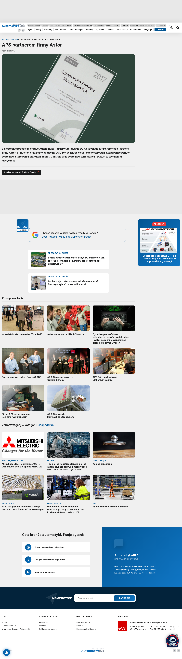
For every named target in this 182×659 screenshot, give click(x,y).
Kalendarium (136, 30)
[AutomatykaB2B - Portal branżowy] (13, 26)
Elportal (79, 625)
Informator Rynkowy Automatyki (16, 629)
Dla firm (160, 30)
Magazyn (148, 30)
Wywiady (100, 30)
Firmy (38, 30)
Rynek (30, 30)
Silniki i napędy (34, 25)
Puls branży (122, 30)
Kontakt (5, 622)
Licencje (42, 625)
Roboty (45, 25)
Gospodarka (60, 30)
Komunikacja (99, 25)
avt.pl (172, 629)
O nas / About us (9, 625)
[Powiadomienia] (6, 652)
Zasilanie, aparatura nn (83, 25)
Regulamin (43, 622)
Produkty (48, 30)
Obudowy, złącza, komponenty (142, 25)
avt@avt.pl (174, 626)
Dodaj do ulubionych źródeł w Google (20, 172)
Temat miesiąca (75, 30)
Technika (110, 30)
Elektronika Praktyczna (86, 629)
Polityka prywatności (48, 629)
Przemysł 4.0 (162, 25)
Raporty (89, 30)
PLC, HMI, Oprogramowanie (60, 25)
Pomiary (125, 25)
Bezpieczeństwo (112, 25)
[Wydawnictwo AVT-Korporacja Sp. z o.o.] (122, 626)
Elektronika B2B (83, 622)
